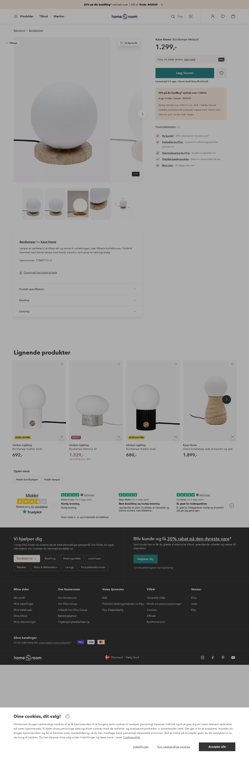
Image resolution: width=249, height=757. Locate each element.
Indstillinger (141, 746)
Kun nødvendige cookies (173, 746)
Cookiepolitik (131, 737)
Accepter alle (217, 746)
